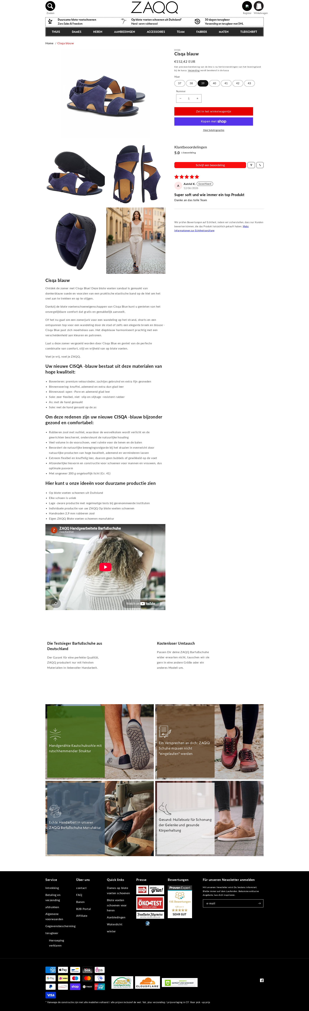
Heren (97, 32)
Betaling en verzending (53, 897)
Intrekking (52, 887)
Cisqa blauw (65, 43)
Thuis (56, 32)
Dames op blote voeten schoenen (118, 890)
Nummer (181, 91)
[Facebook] (262, 981)
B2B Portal (83, 908)
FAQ (79, 894)
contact (81, 887)
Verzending (194, 70)
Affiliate (81, 915)
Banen (80, 901)
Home (49, 43)
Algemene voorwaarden (54, 916)
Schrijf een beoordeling (210, 165)
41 (226, 83)
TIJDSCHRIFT (248, 32)
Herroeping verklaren (56, 943)
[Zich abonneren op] (259, 903)
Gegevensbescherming (60, 926)
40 (214, 83)
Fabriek (201, 32)
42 (237, 83)
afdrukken (52, 907)
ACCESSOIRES (156, 32)
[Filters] (251, 165)
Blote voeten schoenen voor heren (117, 905)
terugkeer (51, 933)
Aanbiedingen (124, 32)
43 (249, 83)
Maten (224, 32)
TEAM (181, 32)
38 (191, 83)
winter (111, 931)
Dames (76, 32)
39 (203, 83)
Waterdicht (114, 924)
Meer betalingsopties (213, 130)
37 (179, 83)
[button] (50, 6)
